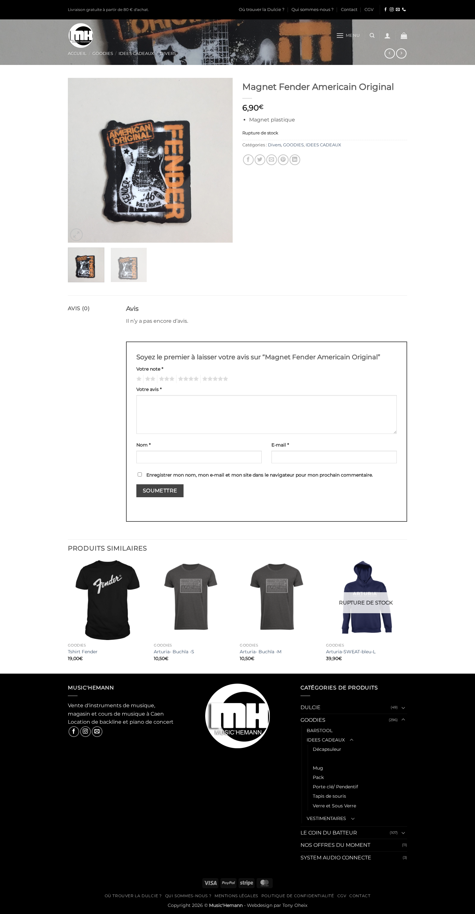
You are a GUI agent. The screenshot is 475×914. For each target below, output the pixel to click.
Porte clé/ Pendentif (335, 787)
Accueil (77, 53)
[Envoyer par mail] (271, 159)
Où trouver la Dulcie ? (261, 9)
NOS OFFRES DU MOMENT (335, 845)
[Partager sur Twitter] (260, 159)
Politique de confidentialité (297, 895)
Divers (168, 53)
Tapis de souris (329, 796)
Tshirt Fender (83, 652)
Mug (318, 768)
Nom (143, 445)
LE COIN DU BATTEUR (329, 833)
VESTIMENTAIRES (326, 818)
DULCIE (311, 707)
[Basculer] (403, 707)
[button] (348, 35)
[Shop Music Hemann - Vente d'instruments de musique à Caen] (82, 35)
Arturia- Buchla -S (174, 652)
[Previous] (79, 160)
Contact (349, 9)
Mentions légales (236, 895)
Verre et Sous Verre (334, 806)
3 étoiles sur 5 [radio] (165, 379)
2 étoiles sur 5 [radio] (149, 379)
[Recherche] (372, 35)
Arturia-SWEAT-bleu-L (350, 652)
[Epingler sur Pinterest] (283, 159)
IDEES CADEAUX (136, 53)
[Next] (221, 160)
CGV (369, 9)
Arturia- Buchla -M (260, 652)
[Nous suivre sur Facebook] (385, 9)
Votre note (149, 369)
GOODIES (102, 53)
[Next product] (390, 53)
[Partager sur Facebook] (248, 159)
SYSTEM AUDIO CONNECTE (336, 858)
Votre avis (149, 389)
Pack (318, 777)
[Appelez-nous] (404, 9)
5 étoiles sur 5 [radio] (214, 379)
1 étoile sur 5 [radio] (138, 379)
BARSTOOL (319, 730)
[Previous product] (401, 53)
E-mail (280, 445)
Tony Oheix (294, 905)
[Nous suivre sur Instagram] (392, 9)
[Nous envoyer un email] (398, 9)
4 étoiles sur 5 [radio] (187, 379)
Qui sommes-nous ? (312, 9)
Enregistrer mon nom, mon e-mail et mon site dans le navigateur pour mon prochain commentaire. (259, 475)
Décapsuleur (327, 749)
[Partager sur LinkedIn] (295, 159)
